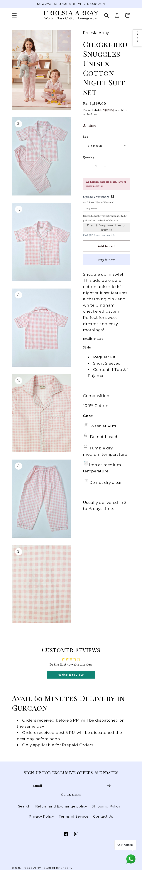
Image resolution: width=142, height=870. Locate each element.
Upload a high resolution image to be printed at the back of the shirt (105, 218)
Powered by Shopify (56, 867)
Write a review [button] (71, 675)
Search (24, 806)
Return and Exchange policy (61, 806)
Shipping (107, 110)
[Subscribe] (109, 785)
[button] (14, 15)
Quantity (88, 157)
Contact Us (103, 816)
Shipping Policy (106, 806)
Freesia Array (31, 867)
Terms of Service (73, 816)
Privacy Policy (41, 816)
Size (85, 136)
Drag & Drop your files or (106, 227)
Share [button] (92, 125)
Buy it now (106, 259)
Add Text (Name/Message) (98, 202)
